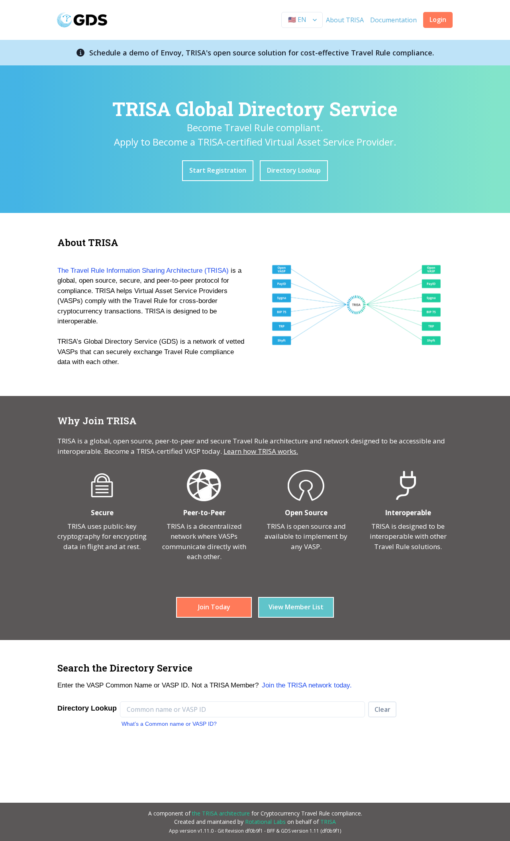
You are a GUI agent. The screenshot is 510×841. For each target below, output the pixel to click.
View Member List (296, 607)
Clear (382, 709)
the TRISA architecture (221, 813)
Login (438, 19)
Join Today (214, 607)
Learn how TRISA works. (261, 451)
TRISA (328, 821)
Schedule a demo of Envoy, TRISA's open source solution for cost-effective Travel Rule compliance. (261, 52)
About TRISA (345, 20)
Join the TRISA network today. (307, 685)
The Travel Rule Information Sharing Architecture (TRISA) (143, 270)
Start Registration (217, 170)
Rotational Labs (265, 821)
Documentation (393, 20)
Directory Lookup (294, 170)
